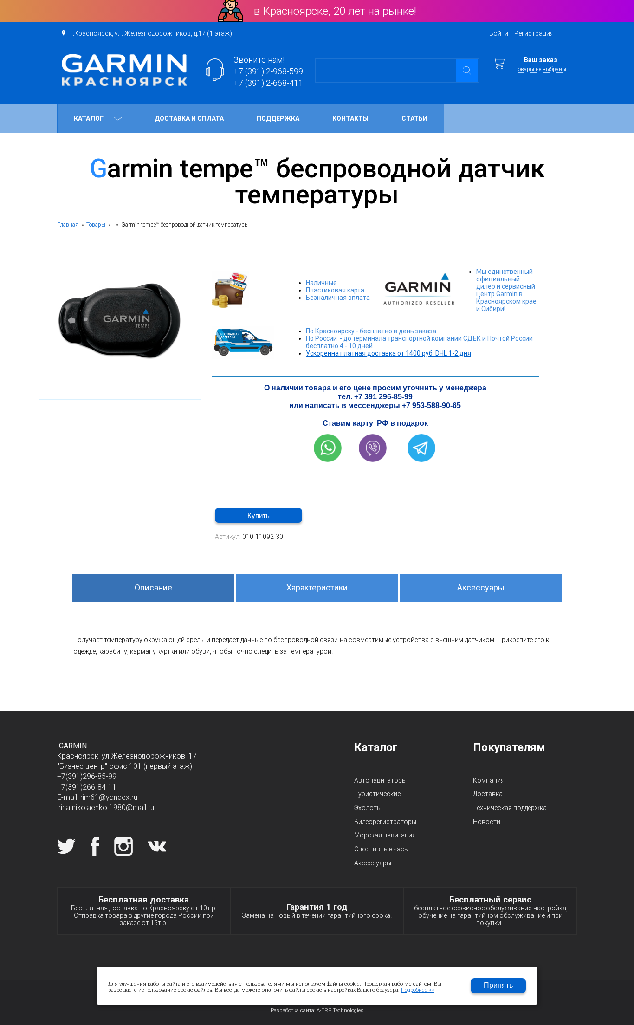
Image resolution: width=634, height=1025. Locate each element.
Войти (498, 33)
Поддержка (278, 118)
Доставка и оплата (189, 118)
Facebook (95, 846)
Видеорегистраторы (385, 821)
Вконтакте (157, 846)
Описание (153, 587)
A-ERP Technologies (340, 1010)
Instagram (123, 846)
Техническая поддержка (510, 807)
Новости (486, 821)
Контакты (350, 118)
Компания (489, 780)
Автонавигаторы (380, 780)
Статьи (414, 118)
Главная (67, 224)
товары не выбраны (541, 69)
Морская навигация (385, 835)
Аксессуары (481, 587)
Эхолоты (368, 807)
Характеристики (317, 587)
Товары (95, 224)
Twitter (66, 846)
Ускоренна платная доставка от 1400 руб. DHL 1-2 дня (388, 353)
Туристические (377, 794)
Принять (498, 985)
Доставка (488, 794)
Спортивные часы (381, 849)
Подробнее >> (417, 990)
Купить (258, 515)
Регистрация (534, 33)
